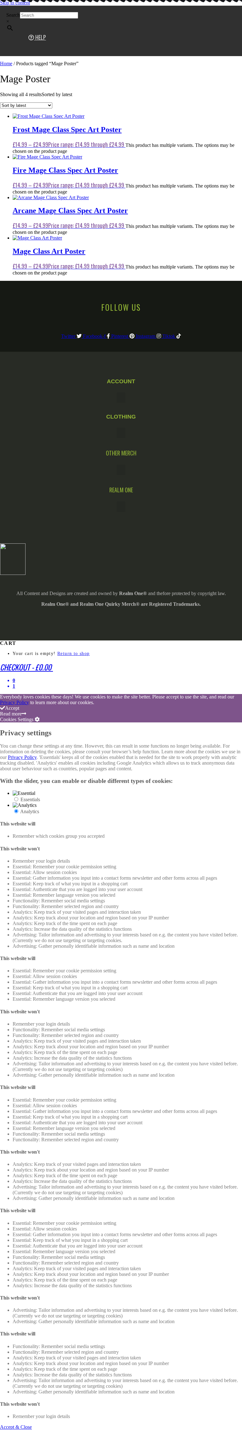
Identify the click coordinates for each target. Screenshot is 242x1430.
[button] (121, 397)
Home (6, 63)
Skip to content (15, 2)
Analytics (29, 811)
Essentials (30, 799)
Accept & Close (16, 1427)
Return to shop (73, 653)
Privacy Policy (14, 702)
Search (13, 15)
